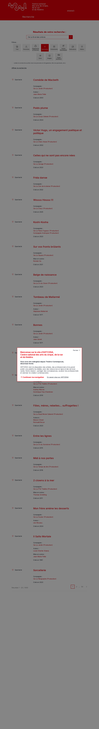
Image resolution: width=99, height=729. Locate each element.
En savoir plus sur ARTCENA (58, 377)
